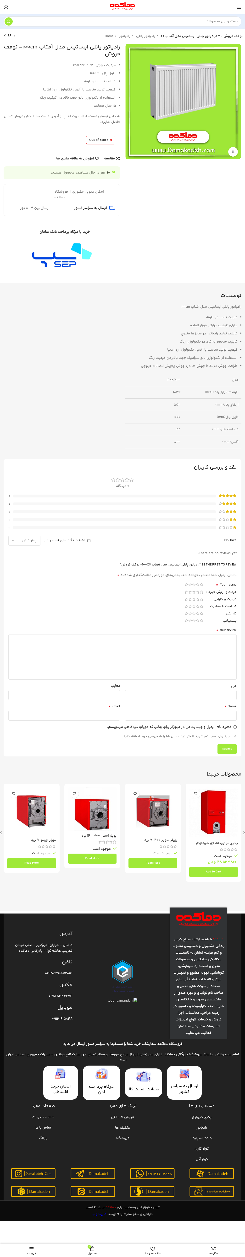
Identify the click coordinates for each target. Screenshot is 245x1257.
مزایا (233, 686)
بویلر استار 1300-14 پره (99, 836)
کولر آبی (202, 1159)
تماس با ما (43, 1127)
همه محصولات (43, 1117)
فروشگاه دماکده (170, 1044)
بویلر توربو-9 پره (43, 840)
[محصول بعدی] (4, 36)
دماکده (111, 1207)
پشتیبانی (229, 621)
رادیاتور (125, 36)
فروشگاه (122, 1138)
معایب (115, 686)
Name (230, 706)
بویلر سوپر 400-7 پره (160, 840)
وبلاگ (43, 1138)
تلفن (67, 962)
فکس (65, 985)
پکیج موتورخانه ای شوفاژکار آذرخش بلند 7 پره (217, 845)
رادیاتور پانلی (146, 36)
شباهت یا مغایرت (223, 607)
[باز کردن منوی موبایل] (239, 7)
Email (114, 706)
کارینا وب (99, 1214)
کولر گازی (202, 1148)
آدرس (65, 934)
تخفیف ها (122, 1127)
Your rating (226, 585)
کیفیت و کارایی (224, 599)
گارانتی (231, 614)
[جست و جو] (9, 21)
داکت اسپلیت (202, 1138)
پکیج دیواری (202, 1117)
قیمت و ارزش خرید (222, 592)
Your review (226, 630)
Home (110, 36)
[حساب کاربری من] (6, 7)
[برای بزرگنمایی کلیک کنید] (233, 152)
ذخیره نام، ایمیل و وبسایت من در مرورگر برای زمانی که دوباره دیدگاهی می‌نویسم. (169, 727)
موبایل (64, 1007)
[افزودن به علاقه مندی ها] (196, 794)
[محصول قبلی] (14, 36)
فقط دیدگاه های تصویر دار (64, 540)
